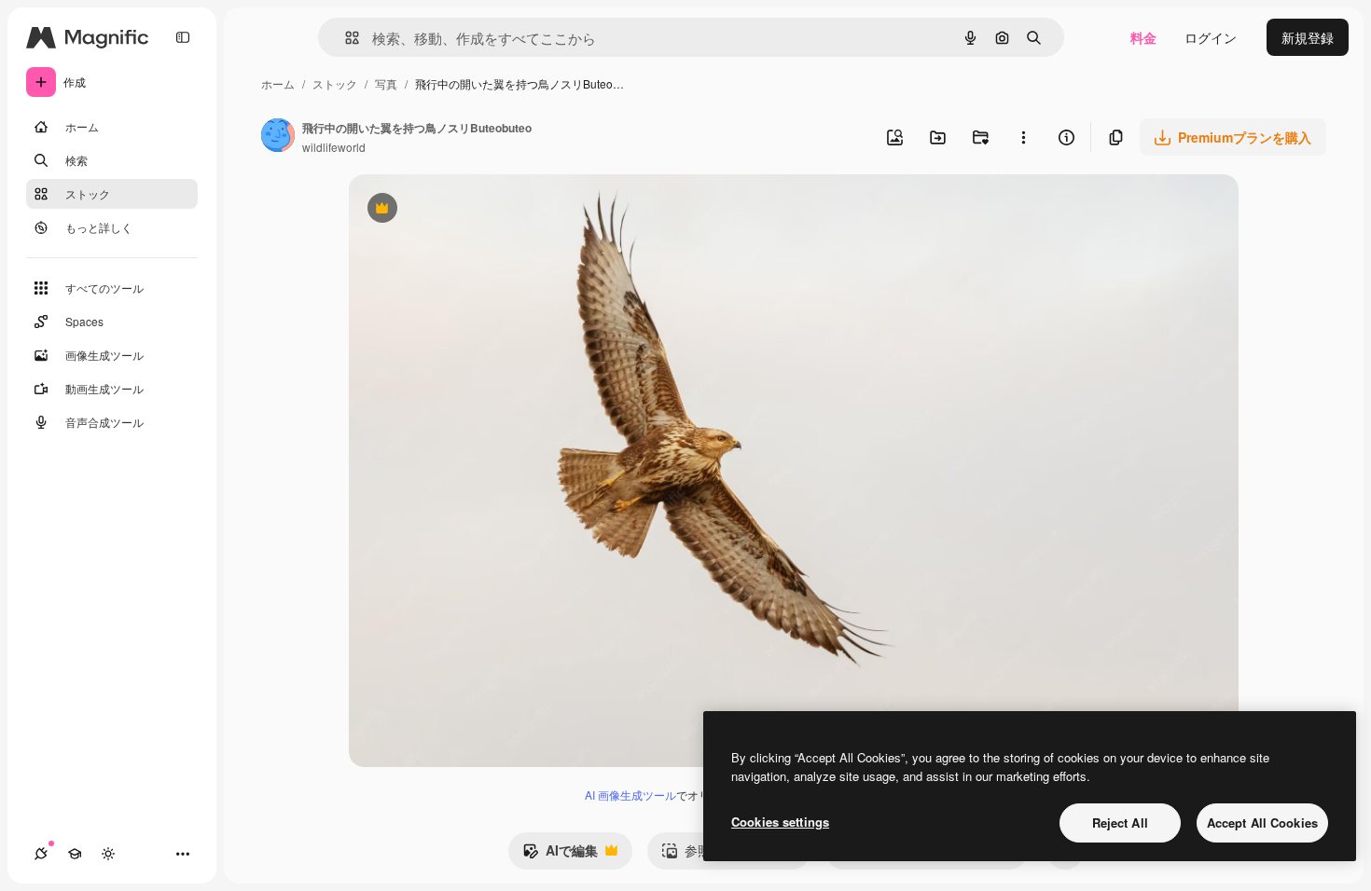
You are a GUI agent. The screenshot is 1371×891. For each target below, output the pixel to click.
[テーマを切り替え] (108, 854)
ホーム (278, 83)
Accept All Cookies (1262, 822)
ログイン (1210, 37)
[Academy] (75, 854)
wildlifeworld (334, 147)
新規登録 (1307, 37)
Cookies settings (780, 821)
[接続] (41, 854)
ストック (334, 83)
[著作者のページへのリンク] (278, 137)
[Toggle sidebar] (183, 37)
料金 (1143, 37)
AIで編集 (560, 855)
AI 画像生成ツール (630, 794)
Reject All (1120, 822)
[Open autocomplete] (344, 38)
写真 (386, 83)
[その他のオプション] (1023, 137)
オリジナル (477, 210)
